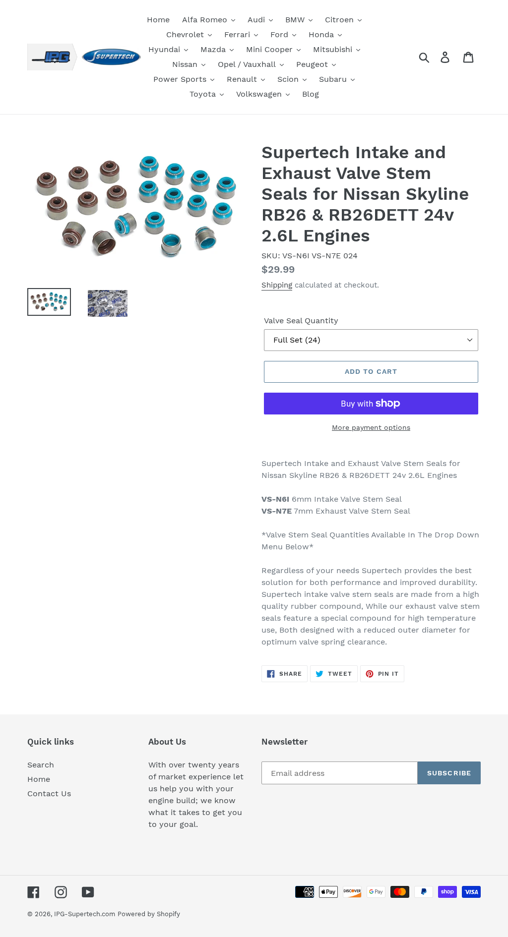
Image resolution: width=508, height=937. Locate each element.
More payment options (371, 427)
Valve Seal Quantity (301, 320)
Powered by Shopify (149, 914)
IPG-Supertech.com (84, 914)
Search (40, 764)
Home (38, 779)
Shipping (276, 285)
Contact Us (49, 793)
